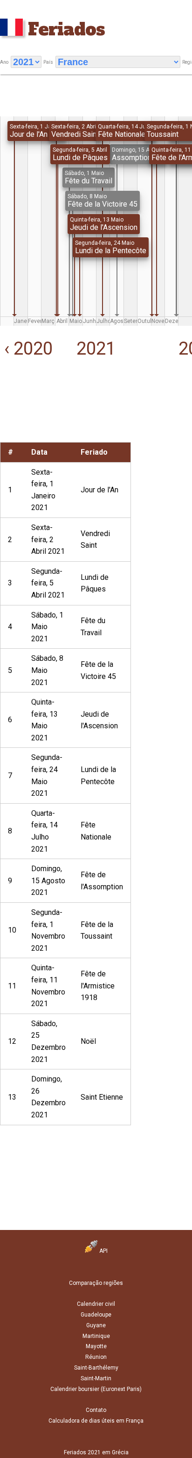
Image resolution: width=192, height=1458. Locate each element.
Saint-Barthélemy (96, 1367)
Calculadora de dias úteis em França (96, 1421)
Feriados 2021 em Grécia (96, 1452)
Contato (96, 1410)
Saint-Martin (96, 1378)
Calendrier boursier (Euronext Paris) (96, 1389)
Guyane (96, 1325)
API (103, 1251)
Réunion (96, 1357)
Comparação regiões (96, 1283)
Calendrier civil (96, 1304)
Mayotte (96, 1346)
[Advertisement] (32, 413)
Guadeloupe (96, 1314)
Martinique (96, 1336)
